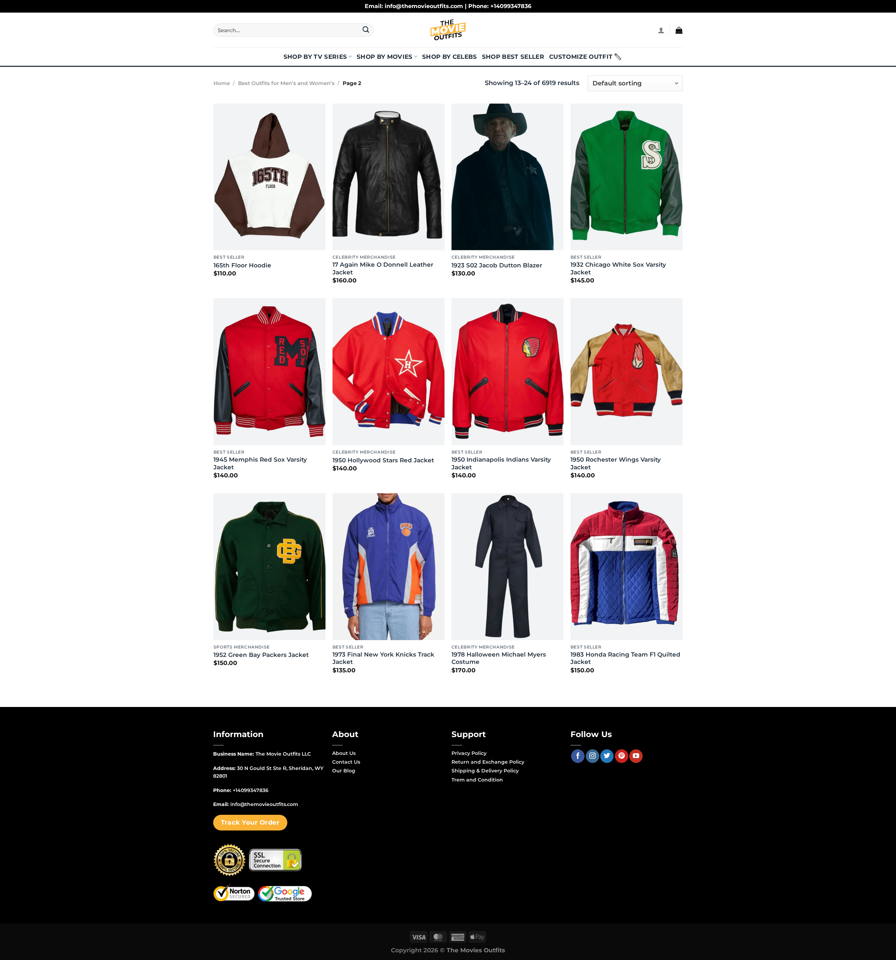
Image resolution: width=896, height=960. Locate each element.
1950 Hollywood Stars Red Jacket (383, 460)
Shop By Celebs (449, 56)
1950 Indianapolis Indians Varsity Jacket (501, 463)
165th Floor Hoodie (242, 265)
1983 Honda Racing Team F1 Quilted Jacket (625, 658)
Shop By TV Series (315, 56)
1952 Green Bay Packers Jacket (261, 654)
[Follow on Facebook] (577, 756)
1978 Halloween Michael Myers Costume (498, 658)
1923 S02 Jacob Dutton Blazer (496, 265)
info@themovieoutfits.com (264, 804)
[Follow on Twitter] (607, 756)
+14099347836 (250, 790)
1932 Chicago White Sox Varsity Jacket (618, 268)
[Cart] (679, 30)
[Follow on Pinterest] (621, 756)
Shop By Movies (385, 56)
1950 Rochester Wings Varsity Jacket (615, 463)
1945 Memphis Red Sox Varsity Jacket (260, 463)
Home (222, 83)
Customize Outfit (580, 56)
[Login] (661, 30)
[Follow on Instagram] (592, 756)
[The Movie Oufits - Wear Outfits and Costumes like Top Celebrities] (448, 30)
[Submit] (366, 30)
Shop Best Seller (513, 56)
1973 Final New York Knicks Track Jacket (383, 658)
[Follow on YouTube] (636, 756)
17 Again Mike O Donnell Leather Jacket (382, 268)
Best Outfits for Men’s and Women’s (286, 83)
